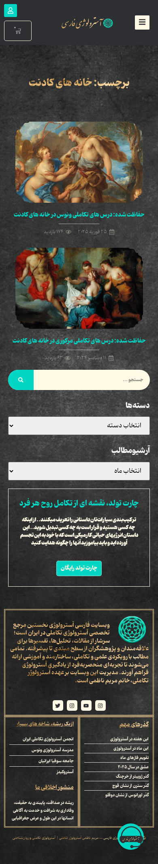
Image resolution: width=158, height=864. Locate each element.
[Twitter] (58, 705)
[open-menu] (142, 22)
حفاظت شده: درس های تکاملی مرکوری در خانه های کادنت (79, 341)
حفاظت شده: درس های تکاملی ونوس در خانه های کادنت (79, 215)
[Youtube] (86, 705)
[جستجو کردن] (21, 380)
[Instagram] (100, 705)
